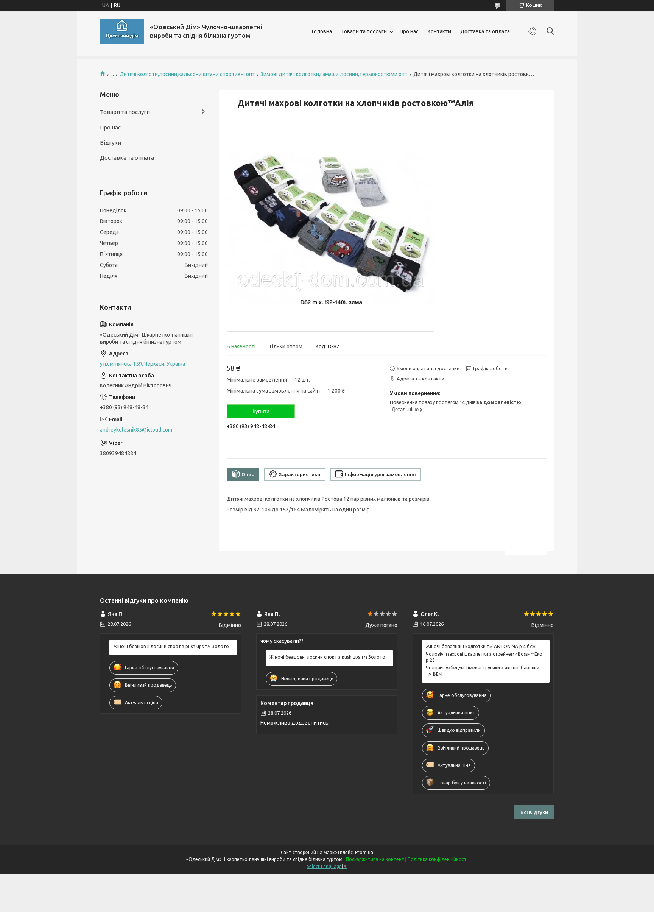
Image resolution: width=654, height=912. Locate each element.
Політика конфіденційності (438, 859)
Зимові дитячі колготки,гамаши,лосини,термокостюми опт (334, 74)
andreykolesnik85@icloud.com (136, 430)
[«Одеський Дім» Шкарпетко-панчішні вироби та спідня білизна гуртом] (122, 31)
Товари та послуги (364, 31)
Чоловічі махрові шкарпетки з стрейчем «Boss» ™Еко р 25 (484, 657)
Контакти (439, 31)
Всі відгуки (534, 812)
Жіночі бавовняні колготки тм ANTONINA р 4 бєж (481, 646)
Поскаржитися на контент (375, 859)
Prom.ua (364, 852)
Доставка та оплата (485, 31)
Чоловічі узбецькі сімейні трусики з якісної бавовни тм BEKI (482, 670)
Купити (260, 411)
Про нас (409, 31)
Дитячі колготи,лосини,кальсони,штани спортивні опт (187, 74)
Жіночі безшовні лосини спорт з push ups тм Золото (171, 646)
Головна (322, 31)
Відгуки (110, 142)
